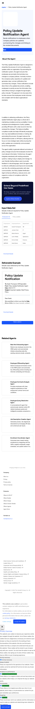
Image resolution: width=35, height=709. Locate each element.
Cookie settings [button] (7, 621)
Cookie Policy (7, 563)
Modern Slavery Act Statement (12, 576)
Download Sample (8, 253)
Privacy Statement (8, 578)
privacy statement (10, 618)
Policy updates (16, 216)
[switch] (0, 673)
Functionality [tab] (3, 683)
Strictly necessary (7, 660)
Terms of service (7, 485)
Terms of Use (7, 580)
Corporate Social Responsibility (12, 565)
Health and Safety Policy (10, 572)
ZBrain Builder (7, 498)
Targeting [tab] (2, 695)
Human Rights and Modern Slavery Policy (15, 574)
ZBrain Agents (7, 506)
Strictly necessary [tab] (5, 657)
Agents (4, 7)
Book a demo (4, 50)
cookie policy (6, 613)
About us (5, 476)
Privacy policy (7, 482)
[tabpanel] (17, 666)
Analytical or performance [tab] (7, 671)
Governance (6, 570)
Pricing (5, 479)
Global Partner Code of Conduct (12, 567)
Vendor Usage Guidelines (10, 583)
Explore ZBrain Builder (12, 199)
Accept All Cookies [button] (20, 621)
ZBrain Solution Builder (9, 503)
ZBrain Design (7, 500)
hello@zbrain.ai (7, 518)
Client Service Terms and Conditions (13, 561)
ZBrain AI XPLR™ (7, 495)
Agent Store (6, 509)
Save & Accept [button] (6, 707)
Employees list (6, 216)
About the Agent (8, 59)
